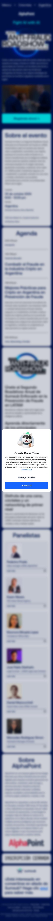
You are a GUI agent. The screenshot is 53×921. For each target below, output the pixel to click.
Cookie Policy (26, 470)
